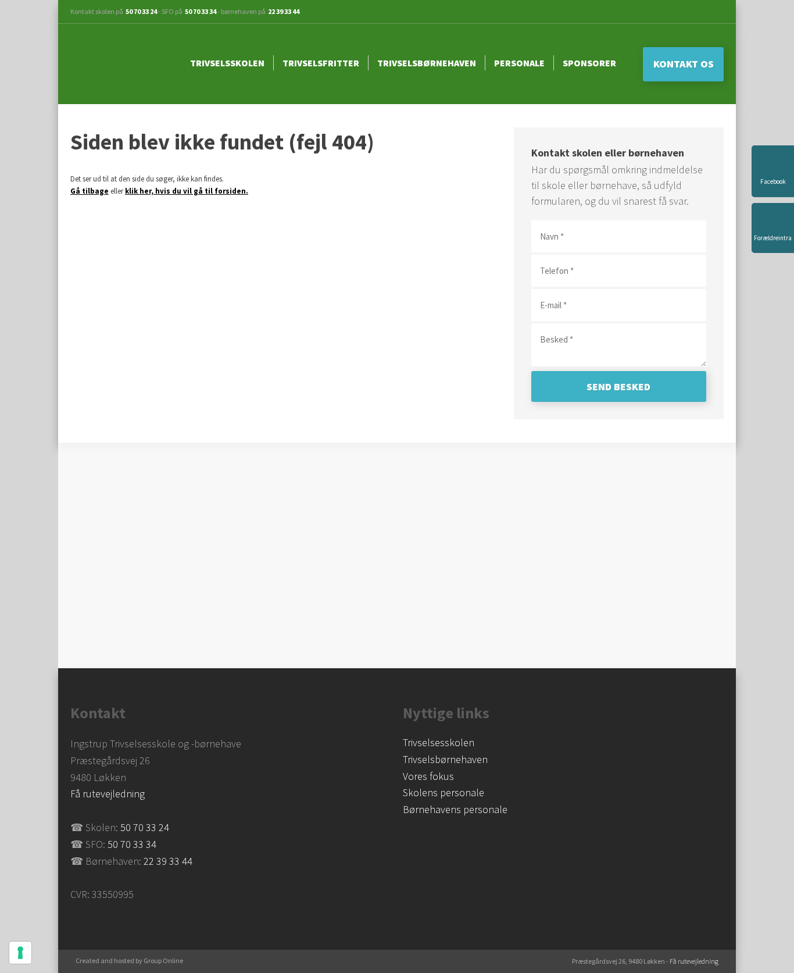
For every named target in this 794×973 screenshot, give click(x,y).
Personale (519, 63)
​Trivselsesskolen (438, 742)
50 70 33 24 (141, 11)
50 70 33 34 (200, 11)
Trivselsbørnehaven (426, 63)
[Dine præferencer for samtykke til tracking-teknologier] (20, 953)
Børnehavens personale (455, 809)
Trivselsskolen (227, 63)
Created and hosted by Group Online (129, 960)
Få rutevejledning (107, 793)
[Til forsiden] (120, 63)
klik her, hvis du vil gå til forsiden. (186, 191)
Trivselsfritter (320, 63)
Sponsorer (589, 63)
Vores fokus (428, 776)
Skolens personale (443, 792)
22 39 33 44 (283, 11)
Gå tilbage (89, 191)
